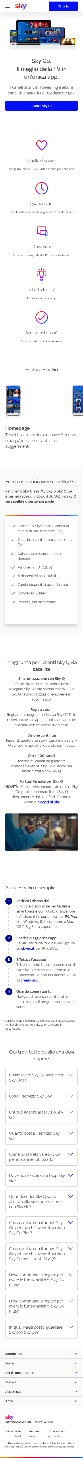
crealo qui (29, 980)
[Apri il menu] (7, 6)
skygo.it (28, 948)
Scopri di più (48, 802)
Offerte (63, 6)
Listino (8, 1431)
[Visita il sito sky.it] (21, 6)
